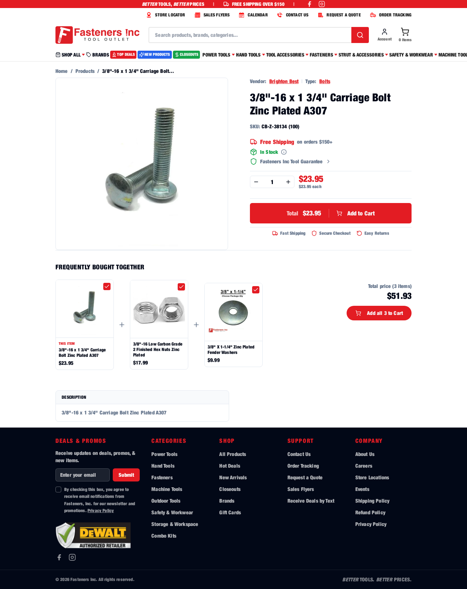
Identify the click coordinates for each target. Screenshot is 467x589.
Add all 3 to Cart (385, 313)
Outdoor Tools (165, 501)
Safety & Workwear (172, 512)
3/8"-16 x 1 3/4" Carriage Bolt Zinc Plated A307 (82, 352)
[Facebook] (59, 557)
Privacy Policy (101, 510)
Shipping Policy (372, 501)
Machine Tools (166, 489)
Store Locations (372, 477)
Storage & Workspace (174, 524)
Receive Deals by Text (310, 501)
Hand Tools (162, 466)
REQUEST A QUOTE (343, 14)
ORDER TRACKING (395, 14)
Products (85, 71)
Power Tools (164, 454)
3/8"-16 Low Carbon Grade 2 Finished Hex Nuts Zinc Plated (157, 349)
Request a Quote (305, 477)
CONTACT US (297, 14)
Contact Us (299, 454)
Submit (126, 475)
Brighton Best (283, 81)
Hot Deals (229, 466)
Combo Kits (163, 536)
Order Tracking (303, 466)
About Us (364, 454)
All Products (232, 454)
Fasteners (161, 477)
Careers (363, 466)
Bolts (324, 81)
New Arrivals (233, 477)
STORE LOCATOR (170, 14)
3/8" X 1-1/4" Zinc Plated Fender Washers (231, 349)
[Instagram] (72, 557)
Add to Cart (331, 213)
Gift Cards (230, 512)
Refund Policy (370, 512)
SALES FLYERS (217, 14)
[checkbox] (107, 286)
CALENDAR (257, 14)
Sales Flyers (300, 489)
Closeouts (229, 489)
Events (362, 489)
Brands (226, 501)
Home (61, 71)
